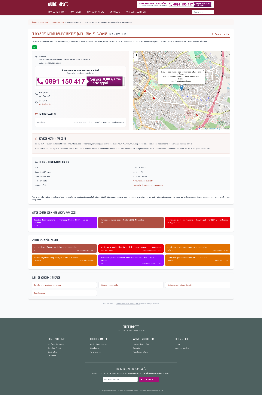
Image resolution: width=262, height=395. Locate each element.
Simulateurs (115, 12)
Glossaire (136, 348)
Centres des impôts (141, 344)
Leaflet (203, 129)
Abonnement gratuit (149, 379)
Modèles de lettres (140, 352)
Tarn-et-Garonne (57, 22)
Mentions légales (182, 348)
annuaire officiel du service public (128, 304)
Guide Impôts (58, 4)
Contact (178, 344)
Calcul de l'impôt (54, 348)
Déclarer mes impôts (109, 285)
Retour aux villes (222, 34)
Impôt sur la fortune (95, 12)
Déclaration (52, 352)
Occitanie (44, 22)
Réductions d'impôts (98, 344)
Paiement (52, 355)
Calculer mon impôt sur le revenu (47, 285)
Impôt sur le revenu (56, 12)
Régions (34, 22)
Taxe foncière (39, 293)
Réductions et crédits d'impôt (180, 285)
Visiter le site (45, 104)
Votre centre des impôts (136, 12)
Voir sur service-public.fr (143, 181)
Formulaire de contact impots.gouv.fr (148, 185)
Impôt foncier (75, 12)
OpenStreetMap (214, 129)
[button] (181, 88)
